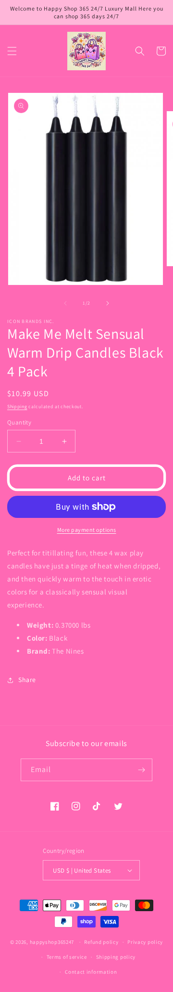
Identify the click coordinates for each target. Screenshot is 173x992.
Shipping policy (116, 956)
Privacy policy (145, 942)
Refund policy (101, 942)
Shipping (17, 406)
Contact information (91, 971)
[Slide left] (65, 303)
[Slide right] (107, 303)
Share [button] (27, 679)
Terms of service (67, 956)
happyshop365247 (52, 942)
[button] (12, 51)
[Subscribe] (141, 770)
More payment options (86, 529)
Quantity (19, 422)
